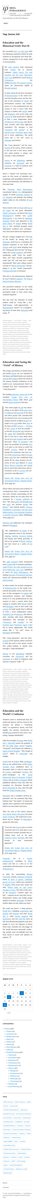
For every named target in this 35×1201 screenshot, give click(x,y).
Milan (30, 861)
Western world (21, 1169)
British (24, 111)
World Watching (12, 1052)
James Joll (6, 340)
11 (9, 997)
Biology (13, 1071)
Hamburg (28, 218)
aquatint (19, 279)
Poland (18, 224)
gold (19, 332)
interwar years (10, 132)
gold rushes (28, 410)
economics (7, 1118)
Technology (14, 1081)
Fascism (19, 827)
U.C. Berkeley (8, 197)
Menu (6, 23)
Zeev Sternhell (11, 968)
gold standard (13, 67)
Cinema (9, 1031)
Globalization (13, 332)
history (13, 373)
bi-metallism (23, 442)
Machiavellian (8, 308)
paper (16, 746)
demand (15, 431)
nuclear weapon (21, 962)
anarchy (7, 148)
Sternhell (12, 893)
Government (13, 1063)
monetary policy (9, 1153)
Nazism (5, 344)
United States (16, 455)
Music (8, 1039)
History (7, 160)
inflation (6, 1137)
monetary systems (25, 83)
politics (14, 1157)
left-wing (9, 746)
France (13, 429)
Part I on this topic (21, 51)
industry (29, 541)
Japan (26, 132)
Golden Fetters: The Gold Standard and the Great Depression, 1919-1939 (18, 75)
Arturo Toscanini (18, 814)
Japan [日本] (13, 340)
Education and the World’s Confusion (13, 712)
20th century (12, 322)
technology (21, 1161)
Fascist (29, 858)
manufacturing (9, 1145)
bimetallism (6, 675)
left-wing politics (10, 958)
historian (13, 83)
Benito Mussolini (9, 788)
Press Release (11, 1047)
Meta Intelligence (17, 9)
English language (15, 950)
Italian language (18, 956)
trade (5, 1165)
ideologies (11, 114)
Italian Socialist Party (17, 790)
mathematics (26, 1149)
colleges (15, 379)
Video (8, 1050)
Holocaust (6, 338)
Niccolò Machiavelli (14, 344)
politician (26, 499)
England (14, 525)
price (20, 1157)
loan (16, 1141)
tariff (13, 1161)
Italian (16, 762)
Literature (10, 1034)
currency (20, 426)
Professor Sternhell (24, 877)
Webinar (11, 1084)
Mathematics (11, 1036)
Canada (29, 465)
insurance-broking (25, 536)
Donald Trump (8, 1114)
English (29, 746)
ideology (12, 338)
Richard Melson (7, 320)
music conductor (9, 817)
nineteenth (20, 163)
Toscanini (6, 858)
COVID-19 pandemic (11, 1110)
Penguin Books (26, 481)
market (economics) (10, 1149)
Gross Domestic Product (22, 1130)
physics (6, 1157)
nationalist (24, 754)
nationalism (24, 958)
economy (17, 1118)
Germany (20, 122)
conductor (8, 838)
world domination (20, 352)
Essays (25, 320)
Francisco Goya (12, 330)
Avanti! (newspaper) (24, 947)
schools (5, 379)
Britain (9, 96)
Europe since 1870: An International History (16, 328)
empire (26, 101)
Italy (30, 132)
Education (12, 1060)
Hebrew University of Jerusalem (19, 954)
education (27, 1118)
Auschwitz (6, 919)
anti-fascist (7, 814)
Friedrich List (9, 122)
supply (10, 434)
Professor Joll (8, 523)
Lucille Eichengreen (14, 342)
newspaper (28, 762)
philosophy (22, 1153)
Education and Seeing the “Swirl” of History (17, 363)
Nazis (15, 247)
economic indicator (23, 1114)
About (5, 1183)
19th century (8, 1102)
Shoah (21, 208)
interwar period (20, 338)
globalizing (21, 160)
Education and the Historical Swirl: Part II (16, 44)
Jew (16, 218)
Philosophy (14, 1079)
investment (16, 1137)
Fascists (6, 247)
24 (5, 1005)
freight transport (11, 687)
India (29, 1133)
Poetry (8, 1044)
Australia (20, 413)
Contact (6, 1187)
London (13, 70)
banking (15, 536)
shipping (8, 536)
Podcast (9, 1042)
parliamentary (8, 861)
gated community (18, 266)
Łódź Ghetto (8, 224)
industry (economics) (19, 695)
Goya (6, 279)
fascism (5, 330)
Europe (29, 455)
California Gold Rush (23, 675)
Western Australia (16, 465)
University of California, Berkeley (12, 350)
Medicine (13, 1076)
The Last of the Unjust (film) (14, 346)
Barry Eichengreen (24, 189)
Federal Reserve (9, 1126)
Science (11, 1068)
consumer (14, 1106)
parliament (6, 964)
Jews (19, 340)
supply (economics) (20, 701)
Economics (12, 1058)
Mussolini (24, 310)
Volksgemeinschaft (9, 271)
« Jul (8, 1013)
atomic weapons (21, 916)
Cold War (22, 919)
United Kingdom (25, 348)
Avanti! (22, 746)
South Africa (10, 701)
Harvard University (10, 1133)
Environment (15, 1073)
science (6, 1161)
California (9, 413)
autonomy (9, 130)
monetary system (26, 342)
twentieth (8, 166)
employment (8, 1122)
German (19, 499)
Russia (27, 1157)
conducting (6, 950)
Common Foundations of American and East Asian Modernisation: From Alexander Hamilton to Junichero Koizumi (17, 679)
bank (16, 673)
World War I (9, 869)
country (7, 117)
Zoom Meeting (13, 1086)
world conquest (17, 252)
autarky (21, 130)
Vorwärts (25, 772)
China (5, 1106)
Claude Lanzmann (9, 213)
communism (24, 911)
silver (28, 423)
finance (20, 1126)
